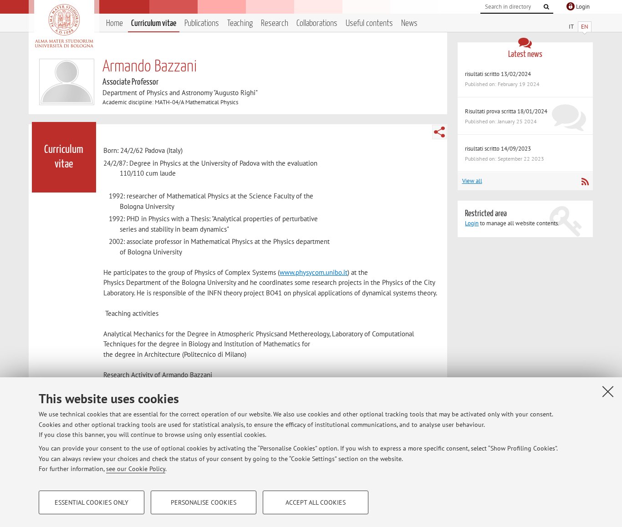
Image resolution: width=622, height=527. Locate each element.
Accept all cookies (316, 502)
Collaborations (316, 23)
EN (584, 26)
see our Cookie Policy (135, 469)
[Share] (439, 132)
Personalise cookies (203, 502)
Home (114, 23)
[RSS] (584, 181)
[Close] (608, 391)
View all (472, 181)
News (409, 23)
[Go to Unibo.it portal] (64, 26)
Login (472, 223)
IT (571, 26)
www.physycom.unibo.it (313, 272)
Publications (201, 23)
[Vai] (546, 7)
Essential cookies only (91, 502)
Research (274, 23)
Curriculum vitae (153, 23)
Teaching (240, 23)
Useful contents (369, 23)
